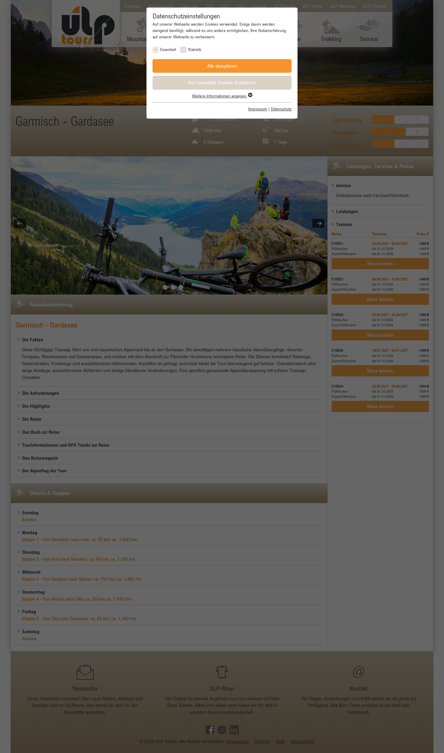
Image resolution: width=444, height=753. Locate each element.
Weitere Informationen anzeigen (219, 96)
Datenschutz (281, 109)
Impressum (257, 109)
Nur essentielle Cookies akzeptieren (222, 82)
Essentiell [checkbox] (168, 49)
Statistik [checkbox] (194, 49)
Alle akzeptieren (222, 66)
